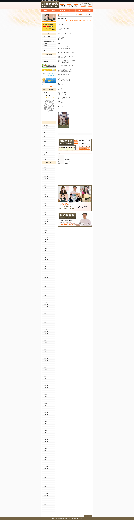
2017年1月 (45, 383)
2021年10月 (46, 264)
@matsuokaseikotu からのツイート (48, 86)
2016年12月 (46, 385)
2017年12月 (46, 358)
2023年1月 (45, 232)
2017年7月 (45, 369)
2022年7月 (45, 243)
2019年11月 (46, 306)
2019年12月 (46, 304)
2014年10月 (46, 443)
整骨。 (75, 14)
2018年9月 (45, 338)
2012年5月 (45, 506)
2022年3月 (45, 252)
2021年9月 (45, 266)
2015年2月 (45, 434)
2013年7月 (45, 475)
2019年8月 (45, 313)
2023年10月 (46, 221)
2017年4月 (45, 376)
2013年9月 (45, 470)
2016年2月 (45, 407)
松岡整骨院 (57, 518)
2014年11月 (46, 441)
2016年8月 (45, 394)
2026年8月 (45, 165)
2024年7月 (45, 203)
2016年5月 (45, 401)
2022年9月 (45, 241)
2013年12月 (46, 464)
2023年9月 (45, 223)
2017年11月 (46, 360)
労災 (44, 50)
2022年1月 (45, 257)
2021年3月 (45, 275)
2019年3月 (45, 324)
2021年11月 (46, 261)
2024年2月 (45, 212)
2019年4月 (45, 322)
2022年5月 (45, 248)
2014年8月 (45, 448)
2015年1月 (45, 437)
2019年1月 (45, 329)
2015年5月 (45, 428)
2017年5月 (45, 374)
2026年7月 (45, 167)
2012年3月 (45, 511)
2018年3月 (45, 351)
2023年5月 (45, 230)
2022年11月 (46, 237)
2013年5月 (45, 479)
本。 (44, 143)
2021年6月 (45, 268)
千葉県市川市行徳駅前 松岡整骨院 (52, 0)
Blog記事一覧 (60, 14)
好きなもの (71, 14)
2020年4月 (45, 295)
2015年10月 (46, 416)
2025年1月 (45, 194)
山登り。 (45, 136)
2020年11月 (46, 279)
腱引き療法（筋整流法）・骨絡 (49, 41)
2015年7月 (45, 423)
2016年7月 (45, 396)
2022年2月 (45, 255)
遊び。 (87, 14)
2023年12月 (46, 216)
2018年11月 (46, 333)
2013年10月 (46, 468)
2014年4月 (45, 455)
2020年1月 (45, 302)
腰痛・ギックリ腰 (47, 36)
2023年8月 (45, 225)
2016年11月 (46, 387)
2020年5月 (45, 293)
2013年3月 (45, 484)
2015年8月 (45, 421)
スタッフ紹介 (46, 59)
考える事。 (84, 14)
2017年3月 (45, 378)
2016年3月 (45, 405)
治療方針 (45, 56)
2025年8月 (45, 183)
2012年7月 (45, 502)
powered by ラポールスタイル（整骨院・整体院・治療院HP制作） (74, 518)
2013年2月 (45, 486)
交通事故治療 (46, 45)
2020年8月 (45, 286)
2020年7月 (45, 288)
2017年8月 (45, 367)
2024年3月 (45, 210)
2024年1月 (45, 214)
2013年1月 (45, 488)
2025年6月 (45, 187)
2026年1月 (45, 174)
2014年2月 (45, 459)
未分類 (45, 141)
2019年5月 (45, 320)
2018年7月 (45, 342)
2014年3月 (45, 457)
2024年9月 (45, 201)
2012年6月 (45, 504)
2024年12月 (46, 196)
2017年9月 (45, 365)
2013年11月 (46, 466)
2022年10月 (46, 239)
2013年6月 (45, 477)
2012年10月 (46, 495)
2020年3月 (45, 297)
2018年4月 (45, 349)
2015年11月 (46, 414)
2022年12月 (46, 234)
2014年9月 (45, 446)
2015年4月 (45, 430)
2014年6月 (45, 450)
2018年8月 (45, 340)
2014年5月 (45, 452)
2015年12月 (46, 412)
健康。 (68, 14)
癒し (81, 14)
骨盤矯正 (45, 43)
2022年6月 (45, 246)
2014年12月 (46, 439)
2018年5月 (45, 347)
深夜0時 (79, 14)
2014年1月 (45, 461)
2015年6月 (45, 425)
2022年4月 (45, 250)
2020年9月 (45, 284)
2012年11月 (46, 493)
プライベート (65, 14)
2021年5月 (45, 270)
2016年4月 (45, 403)
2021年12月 (46, 259)
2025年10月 (46, 178)
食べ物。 (45, 159)
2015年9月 (45, 419)
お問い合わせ (46, 61)
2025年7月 (45, 185)
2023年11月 (46, 219)
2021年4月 (45, 273)
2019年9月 (45, 311)
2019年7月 (45, 315)
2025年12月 (46, 176)
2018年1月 (45, 356)
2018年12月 (46, 331)
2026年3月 (45, 169)
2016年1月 (45, 410)
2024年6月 (45, 205)
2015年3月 (45, 432)
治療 (77, 14)
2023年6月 (45, 228)
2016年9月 (45, 392)
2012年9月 (45, 497)
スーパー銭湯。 (46, 125)
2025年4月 (45, 192)
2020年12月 (46, 277)
